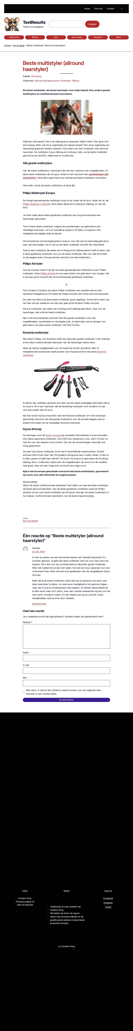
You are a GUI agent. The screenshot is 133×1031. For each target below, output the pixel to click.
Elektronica (14, 37)
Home (7, 45)
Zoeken (92, 24)
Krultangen (66, 80)
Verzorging (77, 37)
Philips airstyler (48, 273)
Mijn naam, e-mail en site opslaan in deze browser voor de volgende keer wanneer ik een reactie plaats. (63, 692)
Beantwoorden (39, 603)
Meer (119, 37)
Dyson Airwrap (53, 435)
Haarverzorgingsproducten (46, 80)
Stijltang (75, 80)
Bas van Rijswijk (30, 521)
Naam (26, 652)
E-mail (26, 665)
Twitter (108, 907)
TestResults (34, 22)
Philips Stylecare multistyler (37, 204)
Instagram (108, 902)
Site (25, 677)
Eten (56, 37)
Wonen (35, 37)
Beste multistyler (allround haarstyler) (53, 66)
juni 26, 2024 (38, 551)
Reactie (27, 622)
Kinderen (98, 37)
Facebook (108, 898)
